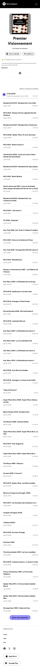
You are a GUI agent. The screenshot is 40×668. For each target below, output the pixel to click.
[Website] (20, 73)
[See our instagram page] (14, 648)
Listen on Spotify (14, 54)
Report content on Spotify (29, 88)
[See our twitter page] (9, 648)
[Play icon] (4, 94)
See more (5, 68)
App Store (13, 656)
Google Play (13, 663)
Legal (4, 638)
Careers (5, 634)
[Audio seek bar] (20, 98)
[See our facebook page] (4, 648)
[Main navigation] (36, 4)
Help (4, 642)
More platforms (28, 54)
